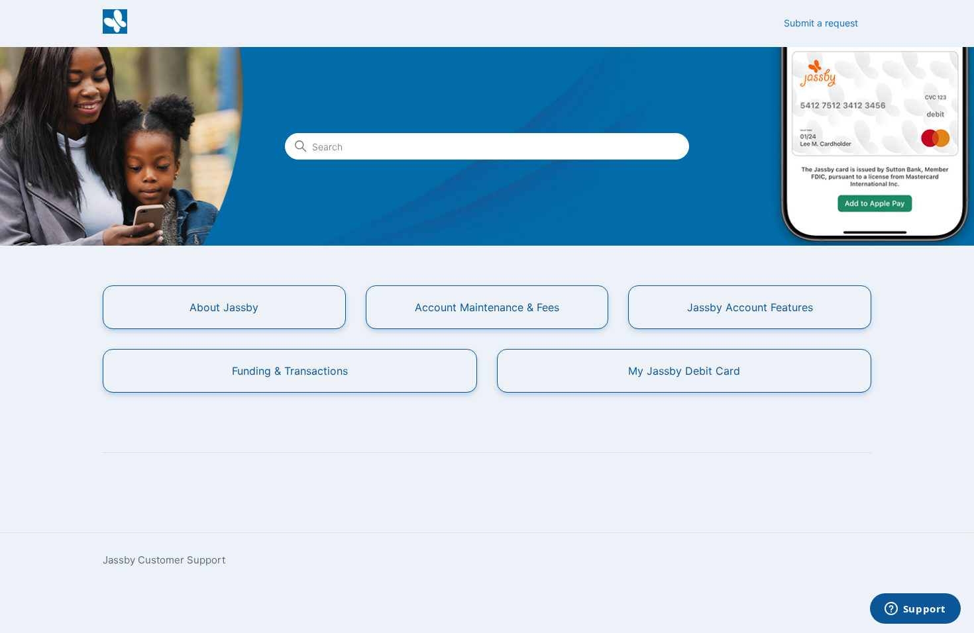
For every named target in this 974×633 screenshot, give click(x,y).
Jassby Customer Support (164, 560)
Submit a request (821, 22)
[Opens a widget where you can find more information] (915, 609)
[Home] (115, 30)
